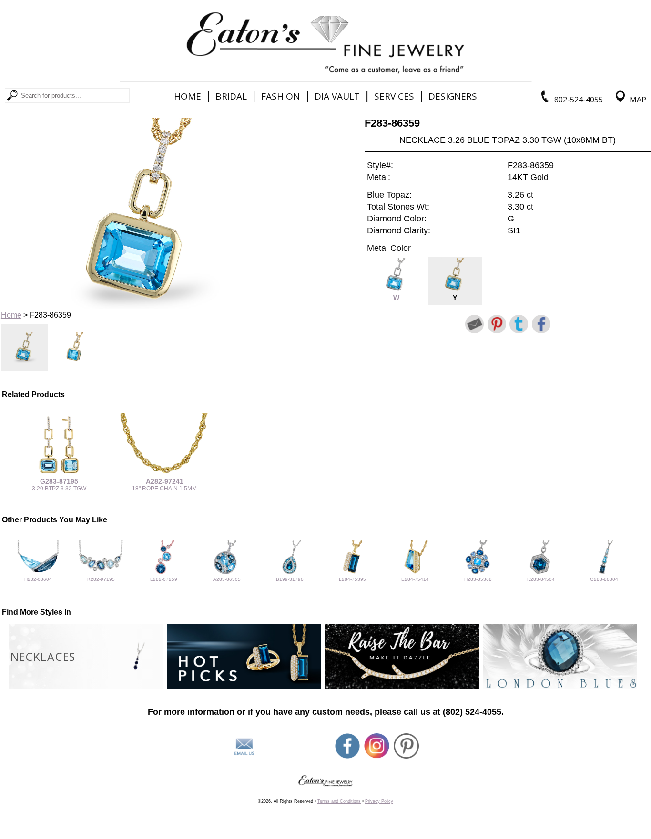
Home (187, 96)
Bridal (231, 96)
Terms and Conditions (339, 801)
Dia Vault (337, 96)
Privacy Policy (379, 801)
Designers (452, 96)
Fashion (280, 96)
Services (394, 96)
